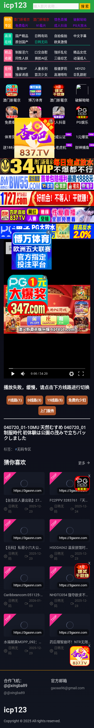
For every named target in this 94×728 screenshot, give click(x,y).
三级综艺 (60, 58)
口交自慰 (41, 52)
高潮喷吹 (60, 74)
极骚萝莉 (60, 68)
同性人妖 (21, 58)
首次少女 (41, 74)
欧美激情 (60, 42)
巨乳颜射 (79, 74)
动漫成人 (79, 58)
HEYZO (80, 68)
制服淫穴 (21, 52)
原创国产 (21, 42)
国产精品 (21, 36)
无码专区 (24, 449)
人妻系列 (41, 68)
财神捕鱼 (82, 147)
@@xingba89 (14, 693)
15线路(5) (55, 400)
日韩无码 (41, 42)
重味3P (22, 68)
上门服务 (47, 411)
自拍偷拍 (60, 36)
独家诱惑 (21, 74)
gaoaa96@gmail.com (67, 688)
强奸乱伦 (60, 52)
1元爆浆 (82, 137)
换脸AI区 (41, 58)
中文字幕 (79, 36)
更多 (81, 463)
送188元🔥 (11, 147)
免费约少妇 (77, 400)
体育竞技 (12, 137)
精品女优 (79, 52)
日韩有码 (41, 36)
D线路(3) (34, 400)
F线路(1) (15, 400)
